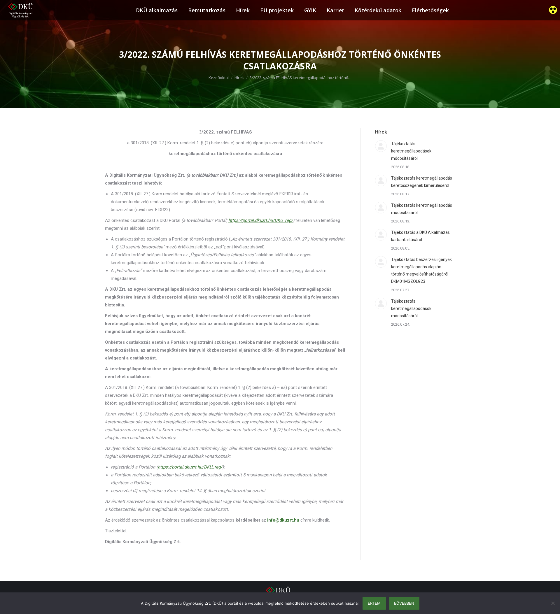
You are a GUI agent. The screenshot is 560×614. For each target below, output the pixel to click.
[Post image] (381, 146)
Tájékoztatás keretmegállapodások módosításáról (411, 151)
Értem (374, 603)
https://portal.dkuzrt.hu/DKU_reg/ (190, 467)
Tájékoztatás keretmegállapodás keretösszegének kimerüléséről (421, 182)
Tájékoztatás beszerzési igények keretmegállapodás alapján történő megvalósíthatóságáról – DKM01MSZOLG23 (421, 270)
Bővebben (404, 603)
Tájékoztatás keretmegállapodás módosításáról (421, 209)
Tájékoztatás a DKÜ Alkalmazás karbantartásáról (420, 236)
